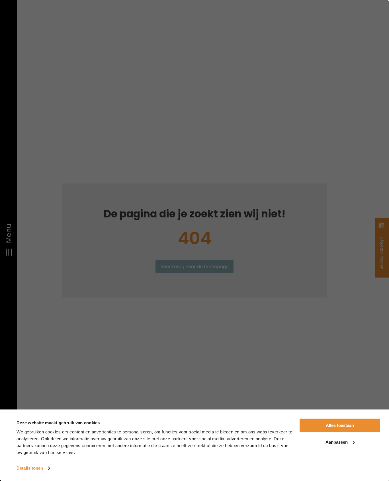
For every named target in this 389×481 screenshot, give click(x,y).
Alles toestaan (340, 425)
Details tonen (30, 468)
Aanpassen (336, 442)
